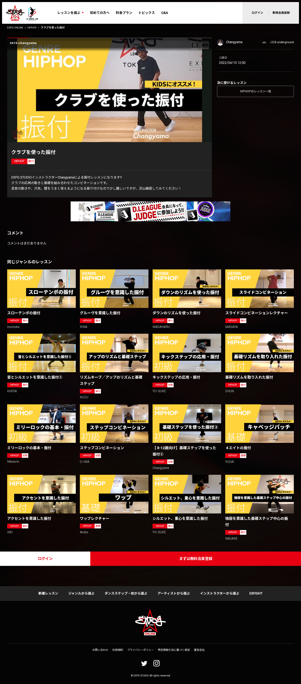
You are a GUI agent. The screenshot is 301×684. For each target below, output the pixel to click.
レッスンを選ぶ (68, 13)
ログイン (257, 12)
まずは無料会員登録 (195, 558)
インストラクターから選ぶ (219, 593)
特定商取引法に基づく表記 (174, 649)
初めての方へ (100, 13)
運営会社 (199, 649)
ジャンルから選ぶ (81, 593)
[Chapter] (195, 45)
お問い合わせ (100, 649)
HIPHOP (31, 27)
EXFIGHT (256, 593)
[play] (110, 90)
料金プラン (124, 13)
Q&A (164, 13)
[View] (205, 45)
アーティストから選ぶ (173, 593)
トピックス (146, 13)
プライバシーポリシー (140, 649)
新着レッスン (48, 593)
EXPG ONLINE (15, 27)
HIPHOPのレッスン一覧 (255, 91)
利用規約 (117, 649)
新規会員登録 (281, 12)
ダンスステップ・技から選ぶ (126, 593)
